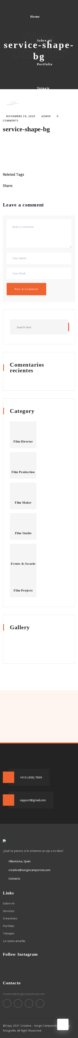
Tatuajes (8, 933)
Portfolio (44, 64)
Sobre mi (44, 40)
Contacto (44, 164)
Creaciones (10, 918)
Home (35, 16)
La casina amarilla (45, 138)
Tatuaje (43, 88)
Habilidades (47, 112)
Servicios (8, 911)
